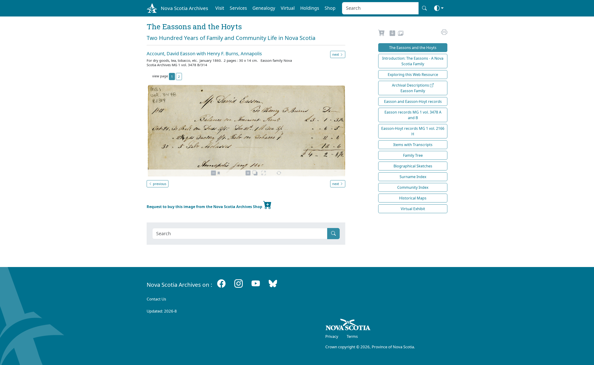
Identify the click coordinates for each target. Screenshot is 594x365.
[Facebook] (221, 283)
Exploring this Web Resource (413, 74)
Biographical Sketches (413, 166)
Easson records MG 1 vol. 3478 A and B (412, 115)
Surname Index (413, 176)
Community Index (412, 187)
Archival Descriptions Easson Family (411, 88)
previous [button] (159, 184)
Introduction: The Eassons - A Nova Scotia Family (412, 61)
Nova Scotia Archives (184, 8)
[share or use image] (401, 33)
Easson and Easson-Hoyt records (413, 101)
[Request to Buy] (381, 33)
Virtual (288, 8)
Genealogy (263, 8)
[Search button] (424, 8)
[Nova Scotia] (348, 325)
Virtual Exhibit (413, 208)
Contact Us (156, 299)
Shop (330, 8)
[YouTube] (256, 283)
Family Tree (413, 155)
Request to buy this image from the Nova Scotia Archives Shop (205, 206)
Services (238, 8)
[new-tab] (392, 33)
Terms (352, 336)
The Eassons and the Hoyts (412, 47)
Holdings (309, 8)
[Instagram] (238, 283)
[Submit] (333, 233)
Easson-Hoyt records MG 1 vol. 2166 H (412, 131)
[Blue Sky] (273, 283)
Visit (219, 8)
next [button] (336, 54)
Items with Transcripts (413, 144)
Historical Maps (412, 198)
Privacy (331, 336)
